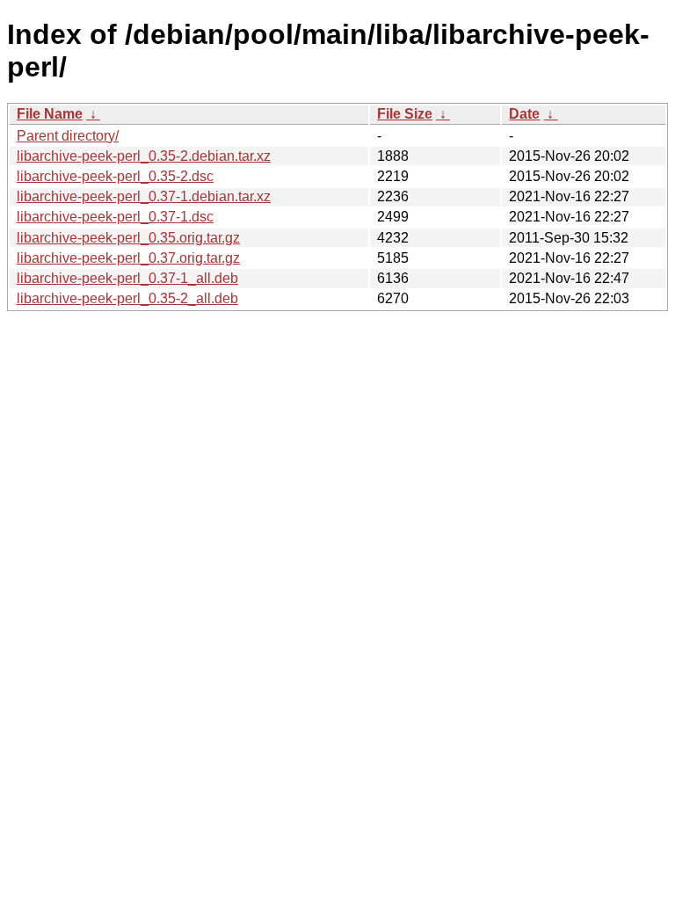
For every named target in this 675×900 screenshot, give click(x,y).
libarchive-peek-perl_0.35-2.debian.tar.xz (144, 156)
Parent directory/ (68, 135)
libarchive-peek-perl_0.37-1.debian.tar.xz (144, 196)
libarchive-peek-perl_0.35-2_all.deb (127, 298)
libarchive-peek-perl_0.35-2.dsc (115, 176)
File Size (404, 113)
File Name (50, 113)
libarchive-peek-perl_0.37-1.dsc (115, 216)
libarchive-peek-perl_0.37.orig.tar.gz (128, 257)
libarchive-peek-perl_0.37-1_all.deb (127, 278)
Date (524, 113)
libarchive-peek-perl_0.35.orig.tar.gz (128, 237)
